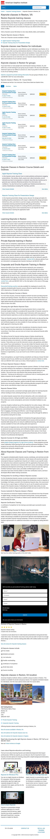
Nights (15, 86)
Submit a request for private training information (15, 75)
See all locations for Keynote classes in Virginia (14, 736)
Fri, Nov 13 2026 (6, 127)
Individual (6, 608)
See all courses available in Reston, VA (12, 729)
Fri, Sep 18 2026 (6, 95)
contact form (4, 281)
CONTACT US (25, 828)
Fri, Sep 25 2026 (6, 106)
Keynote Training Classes (13, 11)
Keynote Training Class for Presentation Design (16, 42)
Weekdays (8, 86)
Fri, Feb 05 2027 (6, 149)
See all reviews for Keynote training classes (13, 644)
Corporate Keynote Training (10, 723)
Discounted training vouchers (9, 286)
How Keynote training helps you (36, 775)
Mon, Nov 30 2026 (6, 138)
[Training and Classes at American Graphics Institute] (3, 2)
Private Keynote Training (10, 720)
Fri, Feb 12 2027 (6, 159)
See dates (45, 189)
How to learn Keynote (8, 805)
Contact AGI (30, 259)
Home (2, 11)
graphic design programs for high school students (19, 442)
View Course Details (8, 189)
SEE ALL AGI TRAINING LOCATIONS (41, 830)
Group (5, 610)
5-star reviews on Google (13, 743)
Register (42, 94)
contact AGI (40, 361)
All (2, 86)
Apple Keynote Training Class (11, 41)
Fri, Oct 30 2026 (6, 117)
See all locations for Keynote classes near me (14, 733)
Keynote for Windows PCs (9, 775)
